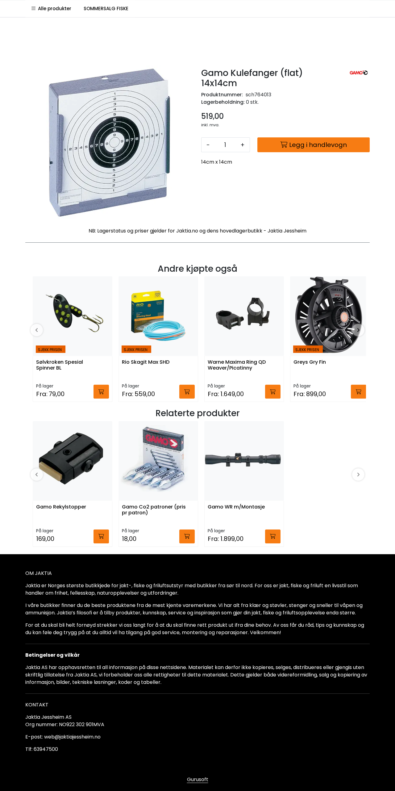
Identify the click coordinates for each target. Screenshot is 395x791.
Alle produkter (53, 8)
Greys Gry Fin (309, 362)
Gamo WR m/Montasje (236, 507)
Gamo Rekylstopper (61, 507)
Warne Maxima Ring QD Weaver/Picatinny (237, 365)
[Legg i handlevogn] (101, 392)
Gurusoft (197, 779)
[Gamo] (359, 72)
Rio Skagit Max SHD (145, 362)
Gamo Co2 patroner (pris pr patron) (154, 510)
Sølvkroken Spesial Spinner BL (59, 365)
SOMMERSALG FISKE (106, 8)
